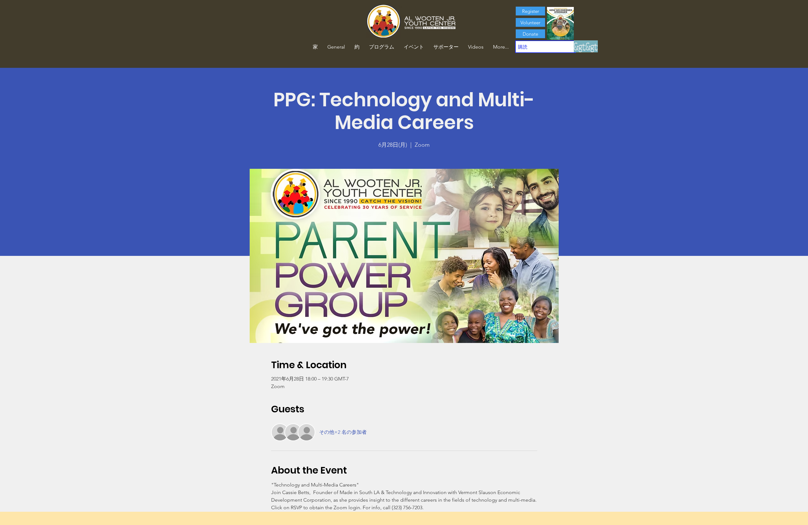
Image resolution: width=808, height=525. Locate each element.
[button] (357, 47)
